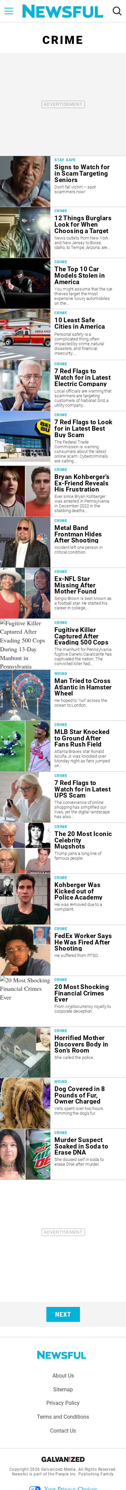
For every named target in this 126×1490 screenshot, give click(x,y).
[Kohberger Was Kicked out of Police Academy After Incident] (63, 899)
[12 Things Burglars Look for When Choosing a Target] (63, 232)
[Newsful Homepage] (63, 11)
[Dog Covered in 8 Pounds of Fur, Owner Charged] (63, 1103)
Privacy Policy (63, 1403)
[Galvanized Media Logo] (63, 1459)
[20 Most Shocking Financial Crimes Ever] (63, 1001)
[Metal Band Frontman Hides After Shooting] (63, 542)
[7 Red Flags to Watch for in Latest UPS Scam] (63, 797)
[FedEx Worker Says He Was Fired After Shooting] (63, 950)
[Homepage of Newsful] (62, 1355)
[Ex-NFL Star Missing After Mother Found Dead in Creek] (63, 593)
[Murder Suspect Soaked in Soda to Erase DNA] (63, 1154)
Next (63, 1314)
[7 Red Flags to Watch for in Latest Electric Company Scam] (63, 385)
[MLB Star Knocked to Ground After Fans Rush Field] (63, 746)
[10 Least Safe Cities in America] (63, 334)
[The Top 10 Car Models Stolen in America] (63, 283)
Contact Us (63, 1431)
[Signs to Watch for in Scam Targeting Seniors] (63, 181)
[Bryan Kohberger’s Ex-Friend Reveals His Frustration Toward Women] (63, 491)
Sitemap (63, 1389)
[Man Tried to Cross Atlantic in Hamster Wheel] (63, 695)
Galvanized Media (58, 1469)
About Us (63, 1375)
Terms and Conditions (63, 1417)
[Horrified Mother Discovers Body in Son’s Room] (63, 1052)
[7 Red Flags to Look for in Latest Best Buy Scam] (63, 438)
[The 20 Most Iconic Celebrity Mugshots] (63, 848)
